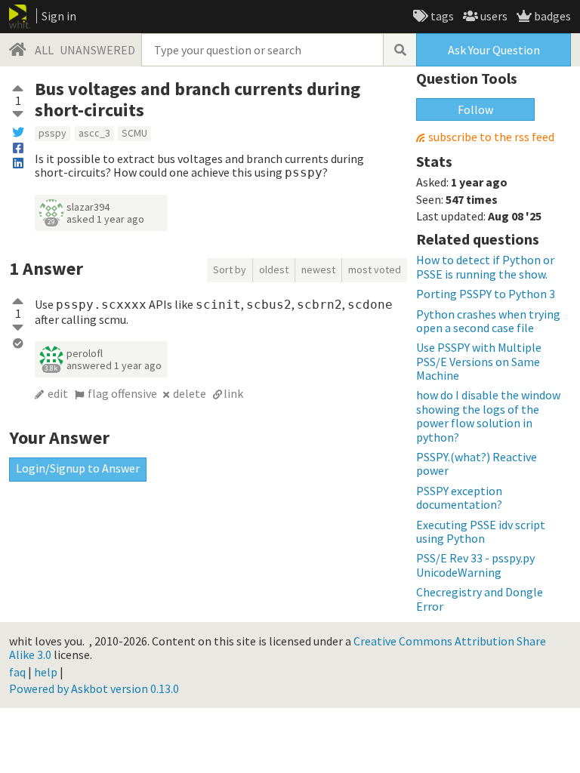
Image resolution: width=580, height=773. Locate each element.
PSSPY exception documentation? (459, 497)
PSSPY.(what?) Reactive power (476, 463)
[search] (399, 49)
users (493, 15)
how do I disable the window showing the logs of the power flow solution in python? (488, 415)
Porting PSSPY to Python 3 (485, 293)
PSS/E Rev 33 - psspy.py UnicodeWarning (475, 564)
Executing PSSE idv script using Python (480, 531)
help (45, 671)
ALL (44, 49)
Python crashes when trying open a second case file (488, 320)
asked (105, 219)
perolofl (84, 353)
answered (114, 365)
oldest (273, 269)
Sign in (59, 15)
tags (441, 15)
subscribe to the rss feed (491, 137)
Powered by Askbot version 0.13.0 (94, 688)
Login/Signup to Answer (78, 468)
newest (318, 269)
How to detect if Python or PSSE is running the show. (485, 266)
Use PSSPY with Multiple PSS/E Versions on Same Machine (478, 361)
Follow (475, 109)
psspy (52, 133)
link (233, 393)
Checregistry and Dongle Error (479, 598)
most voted (374, 269)
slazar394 (88, 207)
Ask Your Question (494, 49)
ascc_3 (94, 133)
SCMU (134, 133)
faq (17, 671)
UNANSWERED (97, 49)
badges (551, 15)
